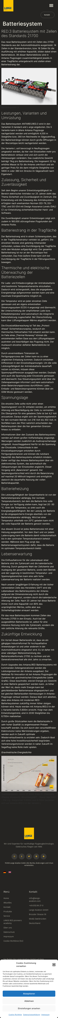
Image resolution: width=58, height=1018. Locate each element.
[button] (54, 964)
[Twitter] (29, 856)
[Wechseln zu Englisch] (9, 872)
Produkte (8, 911)
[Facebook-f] (22, 856)
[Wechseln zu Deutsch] (4, 872)
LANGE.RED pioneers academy (13, 921)
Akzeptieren (29, 993)
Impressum (45, 1015)
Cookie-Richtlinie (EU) (13, 941)
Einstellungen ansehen (29, 1008)
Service (7, 916)
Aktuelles (8, 902)
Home (6, 898)
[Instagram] (14, 856)
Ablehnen (29, 1001)
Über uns (8, 927)
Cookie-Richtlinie (15, 1015)
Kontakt (7, 907)
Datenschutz (9, 932)
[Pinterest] (44, 856)
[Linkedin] (36, 856)
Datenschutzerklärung (31, 1015)
